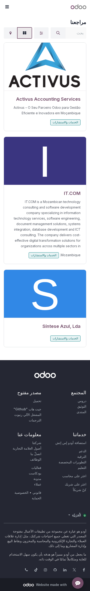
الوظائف (35, 459)
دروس (82, 401)
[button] (7, 7)
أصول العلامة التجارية (27, 448)
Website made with (51, 585)
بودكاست (35, 473)
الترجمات (35, 420)
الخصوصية (21, 492)
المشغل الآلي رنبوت (27, 415)
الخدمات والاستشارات (65, 122)
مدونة (37, 479)
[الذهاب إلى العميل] (45, 67)
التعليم (82, 468)
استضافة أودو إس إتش (70, 443)
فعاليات (36, 468)
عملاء (37, 484)
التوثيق (81, 406)
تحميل (37, 401)
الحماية (36, 498)
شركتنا (36, 443)
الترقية (81, 457)
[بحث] (58, 33)
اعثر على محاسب (74, 476)
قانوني (37, 492)
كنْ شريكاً (79, 490)
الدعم (82, 451)
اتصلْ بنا (35, 454)
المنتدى (81, 412)
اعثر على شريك (75, 484)
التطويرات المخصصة (72, 462)
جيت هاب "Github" (27, 409)
